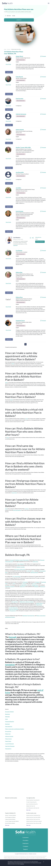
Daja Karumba (19, 98)
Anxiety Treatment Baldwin (10, 815)
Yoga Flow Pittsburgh (13, 609)
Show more (28, 810)
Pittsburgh (25, 582)
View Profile (8, 64)
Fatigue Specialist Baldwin (10, 819)
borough (12, 560)
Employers (25, 843)
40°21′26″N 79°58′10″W (19, 569)
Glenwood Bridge (34, 572)
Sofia (13, 363)
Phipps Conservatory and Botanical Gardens (14, 728)
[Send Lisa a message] (30, 238)
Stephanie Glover (20, 320)
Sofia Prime (14, 492)
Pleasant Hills (35, 585)
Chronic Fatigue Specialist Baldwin (12, 821)
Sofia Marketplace (17, 510)
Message (44, 56)
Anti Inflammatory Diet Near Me (32, 808)
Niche (6, 719)
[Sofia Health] (7, 3)
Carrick (24, 583)
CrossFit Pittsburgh (13, 607)
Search (19, 19)
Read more (22, 863)
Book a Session (40, 241)
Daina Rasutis (19, 76)
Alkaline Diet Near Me (30, 806)
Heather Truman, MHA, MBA (23, 147)
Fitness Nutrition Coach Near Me (32, 800)
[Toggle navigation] (48, 3)
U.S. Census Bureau (17, 576)
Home (5, 49)
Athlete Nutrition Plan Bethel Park (33, 815)
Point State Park (30, 615)
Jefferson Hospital (29, 601)
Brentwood (42, 586)
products (27, 508)
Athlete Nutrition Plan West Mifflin (33, 817)
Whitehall (36, 586)
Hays (33, 570)
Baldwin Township (21, 567)
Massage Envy (13, 610)
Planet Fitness (39, 604)
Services (8, 49)
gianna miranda (20, 129)
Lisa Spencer (19, 250)
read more (15, 245)
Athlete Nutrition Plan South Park (33, 819)
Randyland (25, 615)
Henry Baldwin (20, 564)
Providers (25, 840)
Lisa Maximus (16, 237)
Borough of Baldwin (9, 711)
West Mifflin (24, 585)
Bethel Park (22, 586)
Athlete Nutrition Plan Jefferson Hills (33, 823)
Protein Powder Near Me (31, 802)
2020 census (35, 561)
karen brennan (19, 211)
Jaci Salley (18, 188)
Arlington (37, 582)
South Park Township (9, 586)
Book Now (9, 72)
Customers (25, 837)
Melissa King (19, 272)
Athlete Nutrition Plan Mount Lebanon (34, 821)
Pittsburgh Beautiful (9, 721)
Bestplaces (7, 714)
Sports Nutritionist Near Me (32, 804)
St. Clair (28, 570)
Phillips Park (22, 601)
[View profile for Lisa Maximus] (8, 240)
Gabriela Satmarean (21, 114)
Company (25, 846)
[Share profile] (33, 238)
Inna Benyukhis (20, 172)
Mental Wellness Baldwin (10, 823)
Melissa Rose (19, 297)
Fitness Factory (39, 603)
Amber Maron (19, 56)
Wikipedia (7, 716)
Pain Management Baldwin (10, 817)
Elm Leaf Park (15, 601)
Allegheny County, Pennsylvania (22, 560)
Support (25, 849)
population (10, 664)
